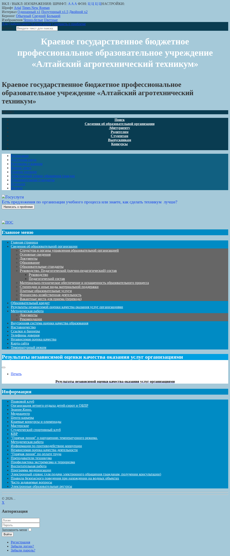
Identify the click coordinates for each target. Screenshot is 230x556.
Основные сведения (35, 254)
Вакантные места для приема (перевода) (51, 299)
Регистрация (20, 542)
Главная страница (24, 242)
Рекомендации (31, 319)
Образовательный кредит (30, 303)
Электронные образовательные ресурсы (41, 486)
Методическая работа (27, 311)
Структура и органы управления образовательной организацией (69, 250)
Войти (8, 534)
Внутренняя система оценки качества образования (49, 323)
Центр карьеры (22, 418)
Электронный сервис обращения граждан (43, 176)
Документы (29, 258)
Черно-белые (33, 20)
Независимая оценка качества (33, 339)
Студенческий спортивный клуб (36, 430)
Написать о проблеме (18, 207)
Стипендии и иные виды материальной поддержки (59, 287)
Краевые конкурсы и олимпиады (36, 422)
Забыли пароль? (23, 550)
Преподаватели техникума (31, 458)
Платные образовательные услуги (46, 291)
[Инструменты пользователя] (3, 367)
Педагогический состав (47, 279)
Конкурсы (119, 144)
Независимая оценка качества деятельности (44, 450)
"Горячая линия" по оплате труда (36, 454)
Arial (17, 8)
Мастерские (20, 426)
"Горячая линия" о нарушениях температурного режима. (54, 438)
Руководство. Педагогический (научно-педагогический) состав (68, 271)
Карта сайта (20, 343)
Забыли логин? (22, 546)
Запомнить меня (14, 530)
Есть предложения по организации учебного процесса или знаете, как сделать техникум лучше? (89, 202)
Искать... (8, 28)
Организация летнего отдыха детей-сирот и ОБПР (49, 405)
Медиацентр (20, 413)
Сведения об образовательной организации (44, 246)
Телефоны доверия (25, 335)
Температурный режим (28, 347)
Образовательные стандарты (33, 180)
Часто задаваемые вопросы (31, 482)
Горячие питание (24, 172)
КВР (14, 434)
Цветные (51, 20)
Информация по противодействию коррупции (46, 446)
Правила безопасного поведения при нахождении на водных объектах (65, 478)
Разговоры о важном (26, 164)
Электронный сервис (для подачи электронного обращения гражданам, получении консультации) (86, 474)
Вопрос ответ (21, 168)
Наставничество (23, 327)
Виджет (17, 188)
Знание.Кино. (21, 409)
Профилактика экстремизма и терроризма (43, 462)
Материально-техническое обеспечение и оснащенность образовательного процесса (84, 283)
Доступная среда (23, 160)
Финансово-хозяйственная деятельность (50, 295)
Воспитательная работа (28, 466)
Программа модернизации (31, 470)
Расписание (20, 156)
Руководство (38, 275)
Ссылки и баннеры (25, 331)
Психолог (18, 184)
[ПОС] (7, 222)
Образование (30, 262)
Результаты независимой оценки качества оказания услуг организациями (67, 307)
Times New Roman (36, 8)
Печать (16, 374)
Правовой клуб (22, 401)
